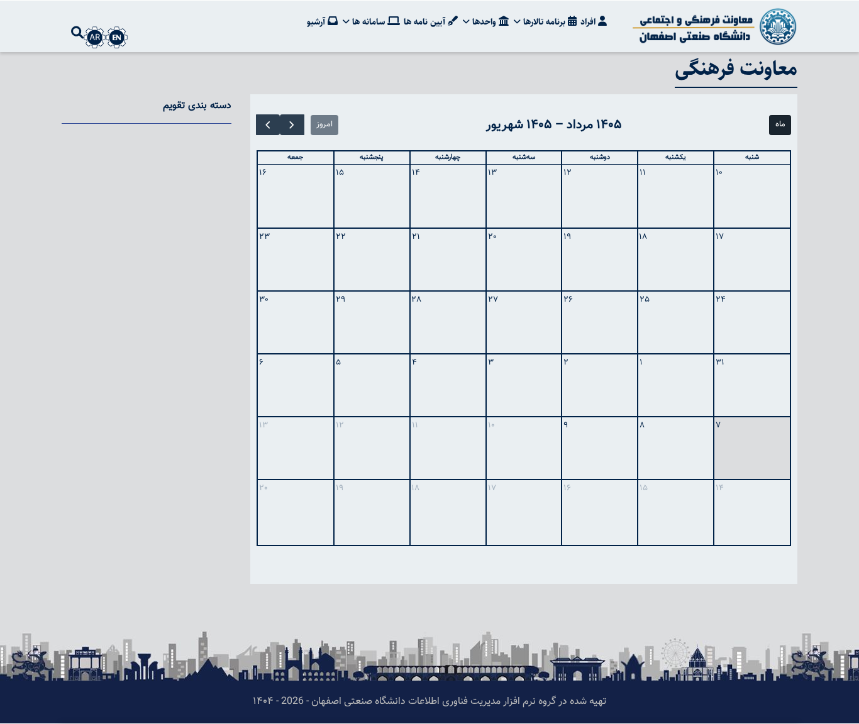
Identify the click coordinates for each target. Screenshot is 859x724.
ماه (780, 124)
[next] (268, 124)
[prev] (292, 124)
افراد (589, 22)
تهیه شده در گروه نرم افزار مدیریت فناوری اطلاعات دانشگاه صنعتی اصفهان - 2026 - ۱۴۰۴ (429, 702)
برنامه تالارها (544, 22)
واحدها (484, 22)
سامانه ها (368, 22)
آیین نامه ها (426, 22)
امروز (324, 124)
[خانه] (712, 26)
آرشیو (317, 22)
